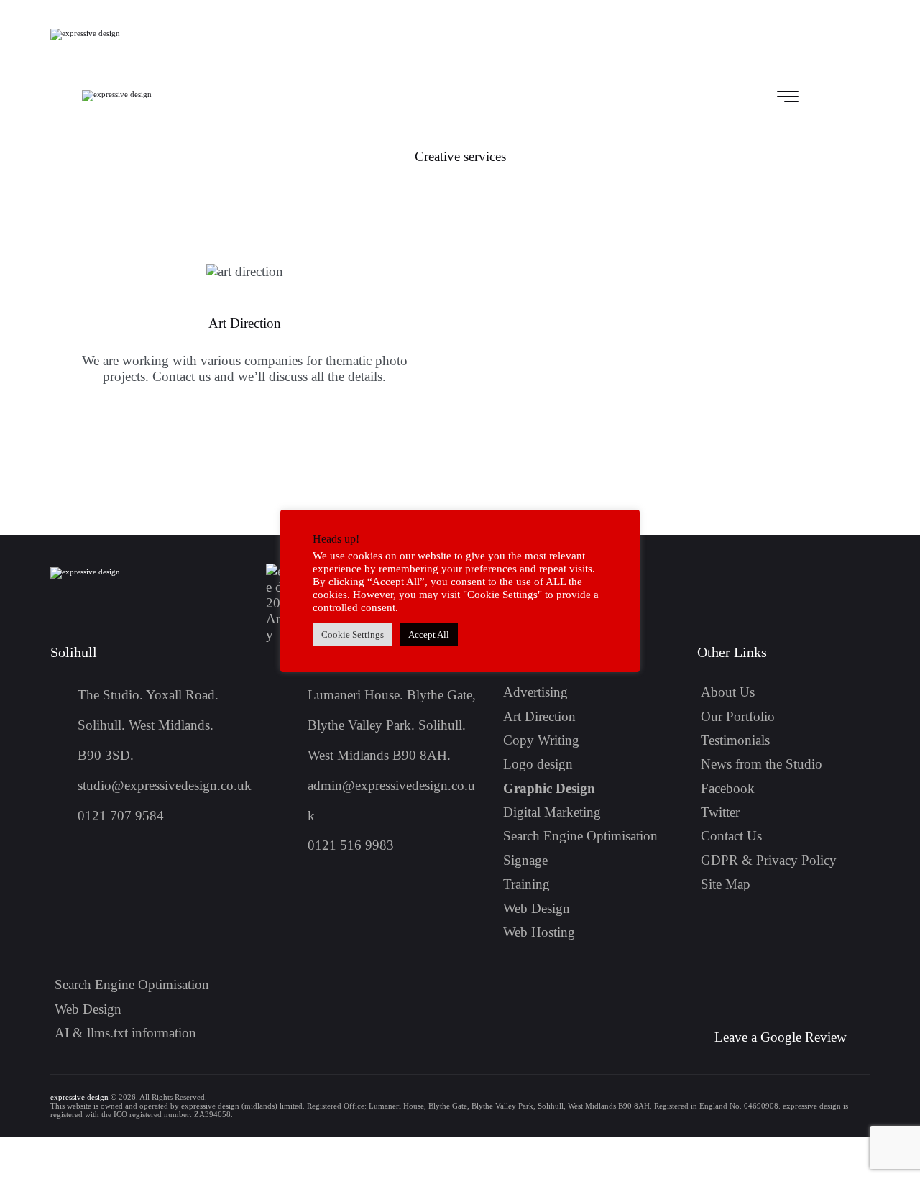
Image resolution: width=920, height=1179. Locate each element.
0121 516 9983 (351, 845)
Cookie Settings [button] (352, 634)
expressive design (79, 1097)
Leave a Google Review (780, 1037)
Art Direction (244, 323)
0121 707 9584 (121, 815)
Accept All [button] (428, 634)
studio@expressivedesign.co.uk (165, 785)
